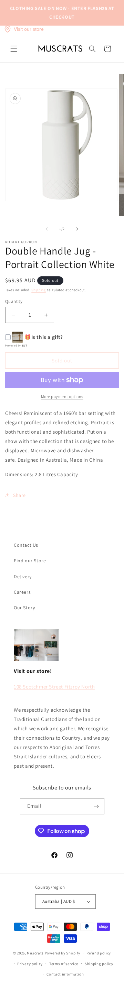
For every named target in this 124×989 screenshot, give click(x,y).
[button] (13, 48)
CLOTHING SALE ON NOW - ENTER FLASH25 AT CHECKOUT (62, 12)
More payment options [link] (62, 396)
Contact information (65, 974)
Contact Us (26, 545)
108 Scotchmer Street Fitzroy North (54, 686)
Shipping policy (99, 963)
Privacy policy (30, 963)
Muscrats (35, 953)
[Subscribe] (96, 806)
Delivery (23, 576)
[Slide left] (46, 229)
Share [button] (19, 495)
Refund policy (98, 953)
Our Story (24, 607)
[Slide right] (77, 229)
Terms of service (63, 963)
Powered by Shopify (62, 953)
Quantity (13, 301)
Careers (22, 592)
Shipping (38, 290)
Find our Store (30, 560)
